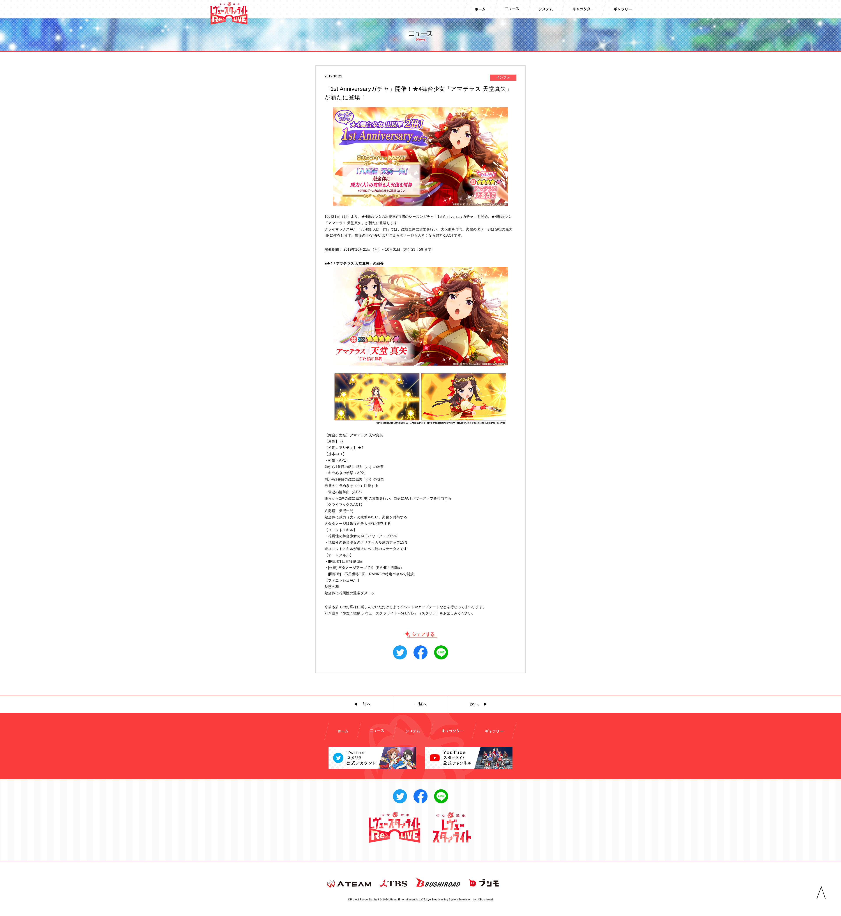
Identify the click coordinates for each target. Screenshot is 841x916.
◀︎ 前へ (362, 704)
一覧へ (420, 704)
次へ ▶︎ (479, 704)
